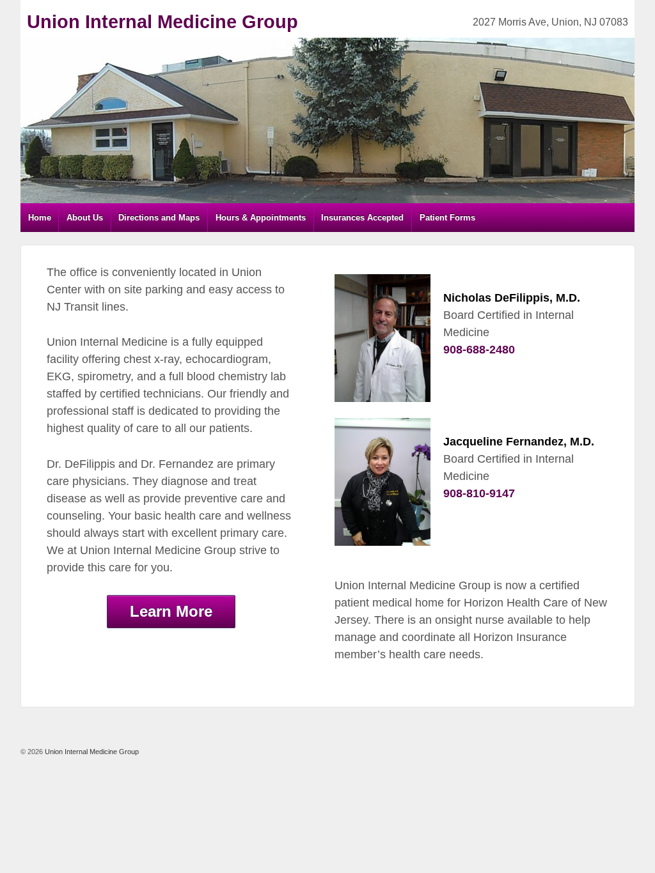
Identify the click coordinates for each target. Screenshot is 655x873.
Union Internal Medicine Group (162, 22)
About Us (85, 217)
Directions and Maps (159, 217)
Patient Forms (447, 217)
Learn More (171, 611)
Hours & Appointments (261, 217)
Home (39, 217)
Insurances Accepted (362, 217)
